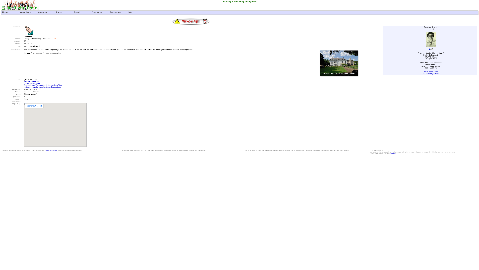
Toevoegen (115, 12)
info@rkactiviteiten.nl (51, 150)
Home (5, 12)
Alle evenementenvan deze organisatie (431, 72)
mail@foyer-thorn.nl (32, 83)
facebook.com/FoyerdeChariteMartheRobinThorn (43, 85)
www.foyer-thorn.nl (31, 81)
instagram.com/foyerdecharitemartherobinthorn (42, 87)
